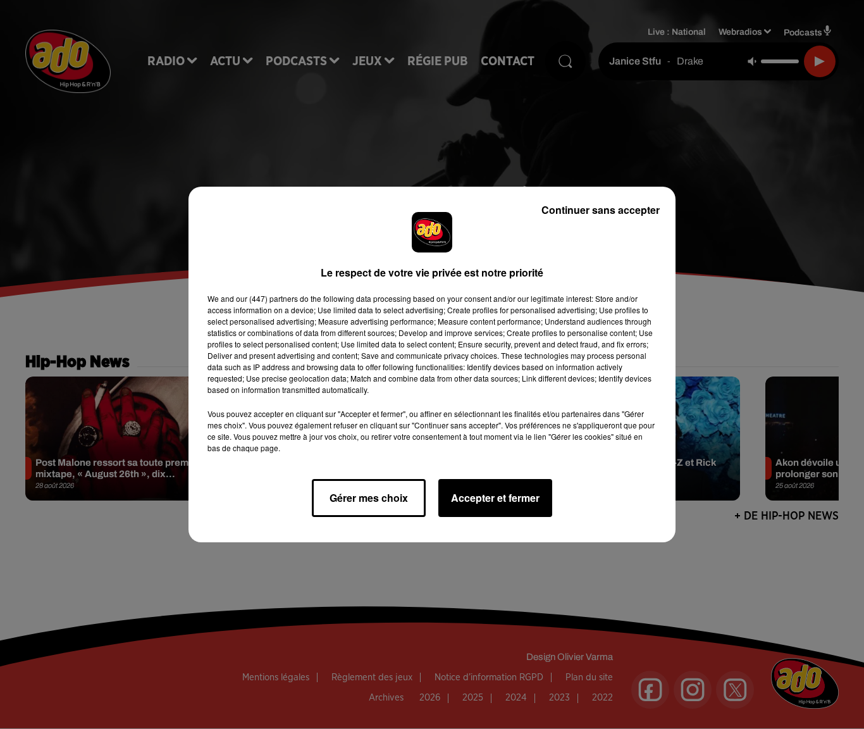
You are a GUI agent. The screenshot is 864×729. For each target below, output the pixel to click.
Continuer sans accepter (600, 209)
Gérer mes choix (369, 497)
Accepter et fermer (495, 497)
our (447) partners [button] (267, 298)
